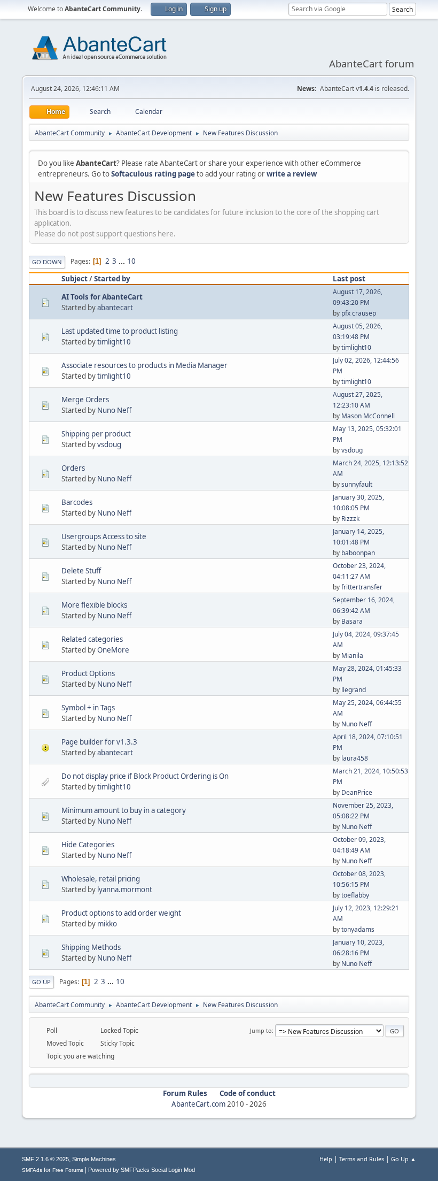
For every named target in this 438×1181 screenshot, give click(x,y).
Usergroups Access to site (103, 536)
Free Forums (67, 1170)
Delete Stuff (81, 571)
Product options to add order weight (121, 913)
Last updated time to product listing (119, 331)
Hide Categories (87, 844)
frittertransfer (361, 587)
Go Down (47, 262)
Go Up (41, 982)
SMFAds (32, 1170)
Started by (112, 278)
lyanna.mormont (124, 889)
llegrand (353, 689)
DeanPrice (356, 792)
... (123, 261)
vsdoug (109, 444)
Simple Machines (94, 1159)
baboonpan (358, 552)
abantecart (115, 307)
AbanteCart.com (198, 1104)
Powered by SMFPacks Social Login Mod (141, 1170)
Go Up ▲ (403, 1159)
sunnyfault (356, 484)
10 (131, 261)
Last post (349, 278)
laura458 (354, 758)
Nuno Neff (114, 410)
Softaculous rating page (153, 174)
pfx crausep (358, 313)
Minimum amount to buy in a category (123, 810)
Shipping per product (96, 434)
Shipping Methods (91, 947)
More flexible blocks (94, 605)
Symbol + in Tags (88, 707)
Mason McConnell (368, 415)
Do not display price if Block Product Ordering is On (145, 776)
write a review (292, 174)
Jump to (261, 1030)
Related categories (92, 639)
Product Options (88, 673)
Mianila (352, 655)
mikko (107, 924)
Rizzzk (350, 518)
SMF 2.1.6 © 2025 (45, 1159)
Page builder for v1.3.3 (99, 742)
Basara (352, 621)
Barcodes (76, 502)
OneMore (113, 650)
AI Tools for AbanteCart (102, 297)
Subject (74, 278)
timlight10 (114, 342)
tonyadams (357, 929)
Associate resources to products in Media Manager (144, 365)
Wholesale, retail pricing (100, 879)
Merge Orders (85, 399)
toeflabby (355, 895)
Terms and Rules (361, 1159)
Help (325, 1159)
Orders (73, 468)
